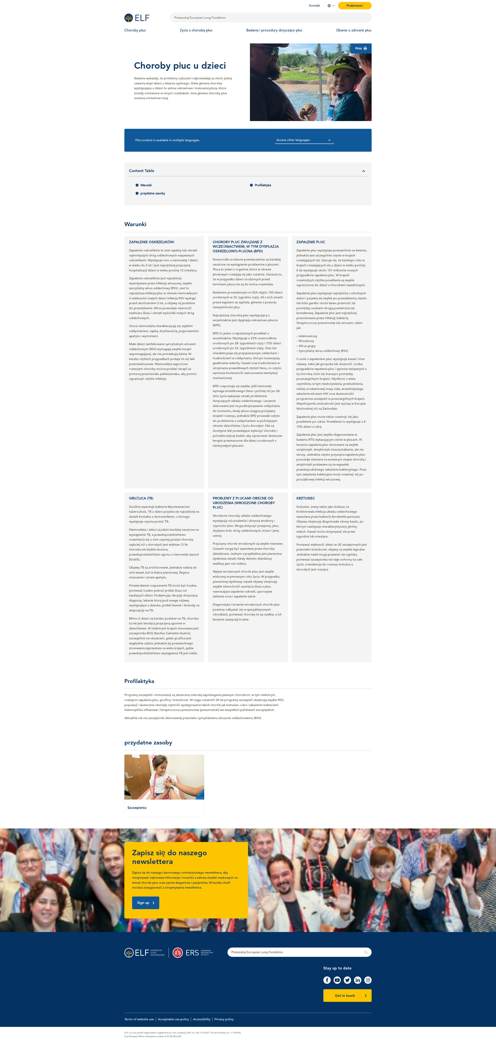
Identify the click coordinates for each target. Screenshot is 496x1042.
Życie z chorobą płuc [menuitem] (196, 30)
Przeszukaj (299, 952)
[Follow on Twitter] (347, 983)
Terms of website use (139, 1019)
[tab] (248, 172)
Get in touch (345, 995)
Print (359, 48)
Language (329, 5)
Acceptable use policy (173, 1019)
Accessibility (201, 1019)
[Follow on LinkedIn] (357, 983)
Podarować (355, 5)
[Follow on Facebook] (327, 983)
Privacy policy (224, 1019)
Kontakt (314, 5)
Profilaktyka (263, 185)
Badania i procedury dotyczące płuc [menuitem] (274, 30)
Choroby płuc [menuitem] (135, 30)
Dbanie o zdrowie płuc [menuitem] (354, 30)
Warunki (146, 185)
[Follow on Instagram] (368, 983)
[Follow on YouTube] (337, 983)
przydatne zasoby (152, 193)
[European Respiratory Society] (195, 953)
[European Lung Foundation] (145, 18)
